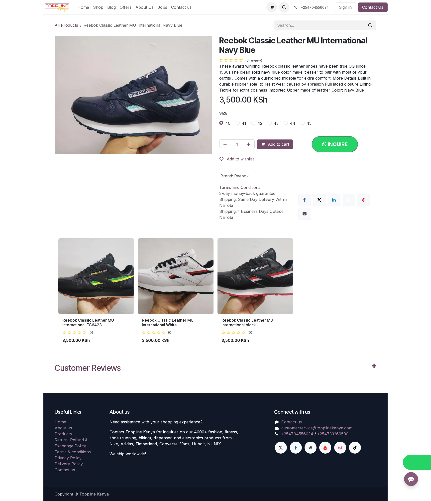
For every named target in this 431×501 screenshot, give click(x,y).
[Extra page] (311, 448)
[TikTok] (355, 448)
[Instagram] (340, 448)
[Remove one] (225, 144)
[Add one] (249, 144)
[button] (284, 7)
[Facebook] (305, 200)
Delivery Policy (69, 463)
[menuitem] (83, 7)
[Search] (370, 25)
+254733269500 (332, 433)
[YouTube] (325, 448)
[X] (319, 200)
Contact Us (372, 7)
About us (63, 427)
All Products (66, 25)
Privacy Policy (68, 457)
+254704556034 (297, 433)
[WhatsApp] (349, 200)
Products (63, 433)
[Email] (305, 214)
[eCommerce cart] (271, 7)
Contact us (65, 469)
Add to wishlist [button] (239, 158)
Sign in (345, 7)
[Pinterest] (364, 200)
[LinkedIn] (334, 200)
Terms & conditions (73, 451)
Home (60, 421)
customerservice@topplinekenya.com (316, 427)
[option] (215, 292)
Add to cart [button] (278, 144)
